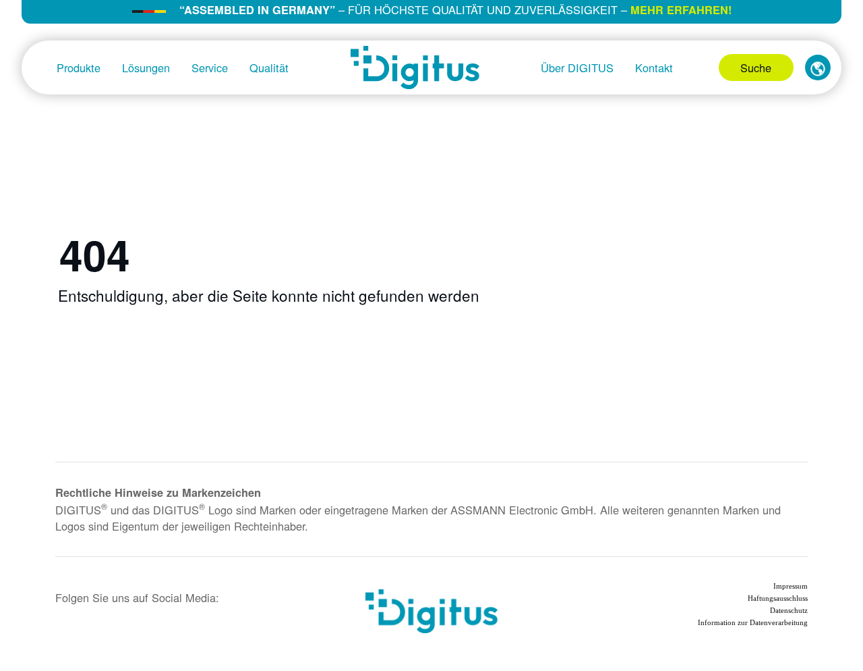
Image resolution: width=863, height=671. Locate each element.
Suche (755, 67)
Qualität (269, 67)
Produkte (78, 67)
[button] (818, 67)
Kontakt (654, 67)
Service (209, 67)
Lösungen (146, 67)
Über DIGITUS (577, 67)
